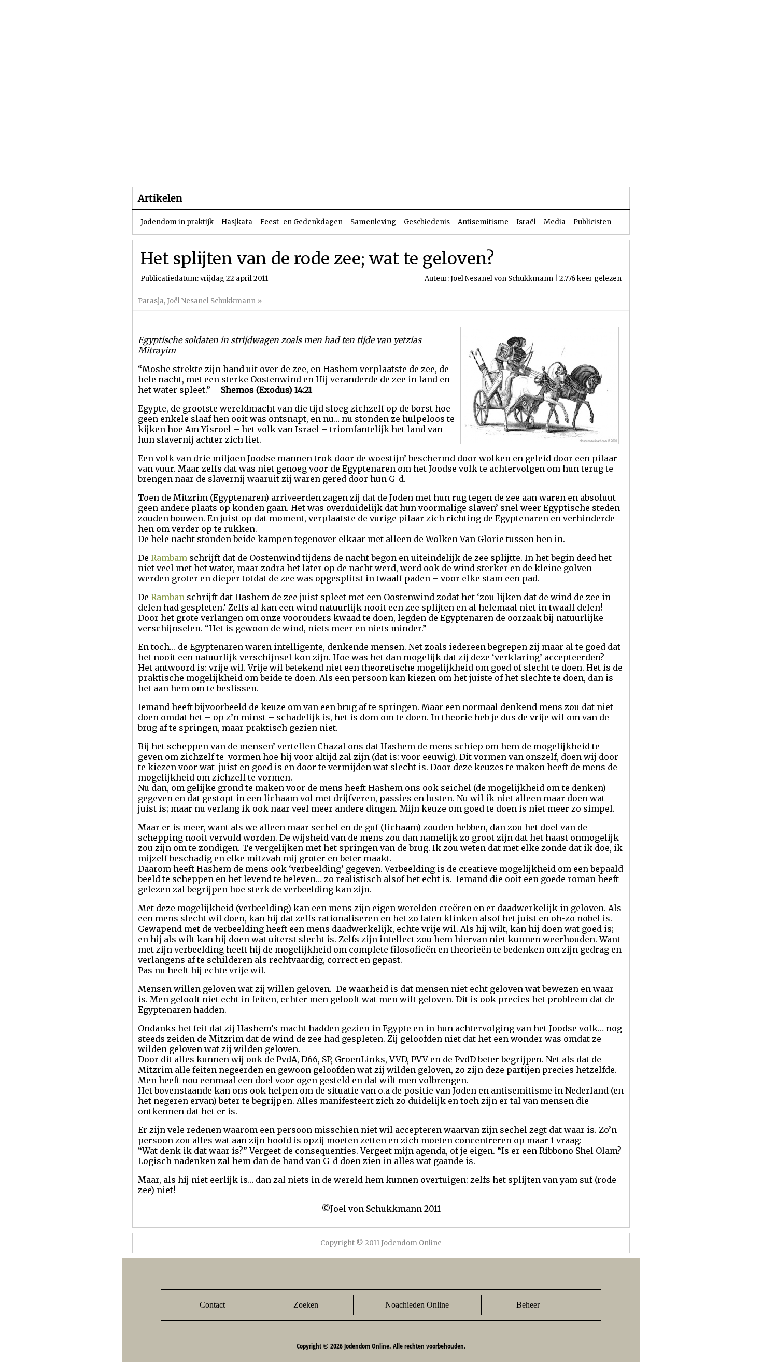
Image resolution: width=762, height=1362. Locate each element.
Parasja (388, 166)
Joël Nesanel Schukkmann (211, 300)
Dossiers (324, 166)
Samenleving (373, 222)
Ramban (168, 597)
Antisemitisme (483, 222)
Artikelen (258, 166)
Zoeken (305, 1304)
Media (555, 222)
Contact (212, 1304)
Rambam (169, 557)
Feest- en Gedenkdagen (301, 222)
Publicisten (592, 222)
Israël (526, 222)
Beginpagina (169, 166)
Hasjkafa (236, 222)
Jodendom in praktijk (177, 222)
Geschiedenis (427, 222)
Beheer (528, 1304)
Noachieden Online (417, 1304)
